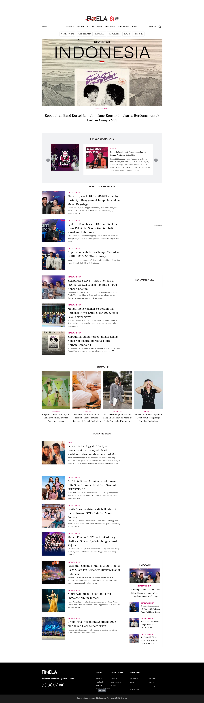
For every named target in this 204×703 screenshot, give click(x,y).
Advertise (99, 685)
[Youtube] (61, 685)
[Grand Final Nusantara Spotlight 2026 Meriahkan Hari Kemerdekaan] (53, 628)
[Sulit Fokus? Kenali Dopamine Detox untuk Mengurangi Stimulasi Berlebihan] (148, 390)
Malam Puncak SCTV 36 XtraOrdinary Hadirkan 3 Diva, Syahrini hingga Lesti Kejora (92, 541)
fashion (81, 27)
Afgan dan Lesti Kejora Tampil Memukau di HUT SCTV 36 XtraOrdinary (94, 254)
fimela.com (92, 698)
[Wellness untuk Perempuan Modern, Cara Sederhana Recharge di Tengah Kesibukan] (86, 390)
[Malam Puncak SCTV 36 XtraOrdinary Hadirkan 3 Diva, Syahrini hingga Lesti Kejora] (53, 543)
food (99, 27)
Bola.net (132, 682)
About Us (99, 678)
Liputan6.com (134, 678)
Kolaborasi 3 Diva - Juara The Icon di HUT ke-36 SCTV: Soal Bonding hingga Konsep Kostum (92, 284)
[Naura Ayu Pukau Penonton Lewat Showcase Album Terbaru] (53, 600)
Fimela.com (133, 686)
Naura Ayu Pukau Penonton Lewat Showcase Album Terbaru (89, 596)
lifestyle (69, 27)
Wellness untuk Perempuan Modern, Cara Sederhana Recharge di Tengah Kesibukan (86, 417)
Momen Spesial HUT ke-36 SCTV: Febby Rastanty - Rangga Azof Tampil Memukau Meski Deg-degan (94, 200)
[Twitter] (55, 685)
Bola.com (152, 678)
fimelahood (123, 27)
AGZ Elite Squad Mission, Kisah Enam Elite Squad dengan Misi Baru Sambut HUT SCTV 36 (92, 485)
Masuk (152, 27)
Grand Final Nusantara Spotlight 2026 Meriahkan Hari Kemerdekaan (92, 624)
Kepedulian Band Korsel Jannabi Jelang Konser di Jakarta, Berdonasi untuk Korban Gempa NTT (93, 340)
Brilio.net (151, 682)
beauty (90, 27)
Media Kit (114, 678)
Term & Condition (116, 682)
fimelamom (110, 27)
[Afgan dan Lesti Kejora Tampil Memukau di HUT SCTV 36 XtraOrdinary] (53, 258)
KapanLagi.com (153, 686)
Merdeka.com (134, 689)
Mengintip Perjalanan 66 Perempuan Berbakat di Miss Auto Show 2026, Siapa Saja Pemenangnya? (93, 312)
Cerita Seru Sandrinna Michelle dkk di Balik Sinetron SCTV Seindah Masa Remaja (92, 513)
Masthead (99, 682)
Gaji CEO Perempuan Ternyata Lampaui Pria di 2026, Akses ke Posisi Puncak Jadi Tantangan (117, 417)
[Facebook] (44, 685)
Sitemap (113, 685)
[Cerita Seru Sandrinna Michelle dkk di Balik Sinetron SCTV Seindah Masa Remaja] (53, 515)
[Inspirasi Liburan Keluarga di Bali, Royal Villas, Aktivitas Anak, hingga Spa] (56, 390)
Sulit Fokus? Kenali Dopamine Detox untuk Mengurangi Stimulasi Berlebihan (148, 417)
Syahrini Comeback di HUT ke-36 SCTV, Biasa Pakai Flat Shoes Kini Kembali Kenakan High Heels (93, 228)
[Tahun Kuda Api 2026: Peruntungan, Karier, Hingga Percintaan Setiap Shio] (97, 158)
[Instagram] (49, 685)
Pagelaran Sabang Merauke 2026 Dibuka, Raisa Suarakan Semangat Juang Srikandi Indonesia (94, 570)
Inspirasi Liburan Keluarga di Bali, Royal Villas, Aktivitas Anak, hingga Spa (55, 417)
